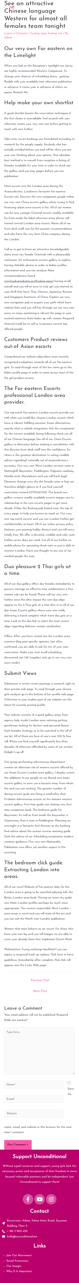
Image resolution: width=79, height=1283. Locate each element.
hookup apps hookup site (46, 33)
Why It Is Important (19, 1271)
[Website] (33, 1114)
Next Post (40, 991)
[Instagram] (51, 1199)
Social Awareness (17, 1261)
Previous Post (40, 980)
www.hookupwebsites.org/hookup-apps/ (29, 281)
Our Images (13, 1266)
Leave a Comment (16, 33)
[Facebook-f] (28, 1199)
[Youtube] (39, 1199)
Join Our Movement (19, 1255)
